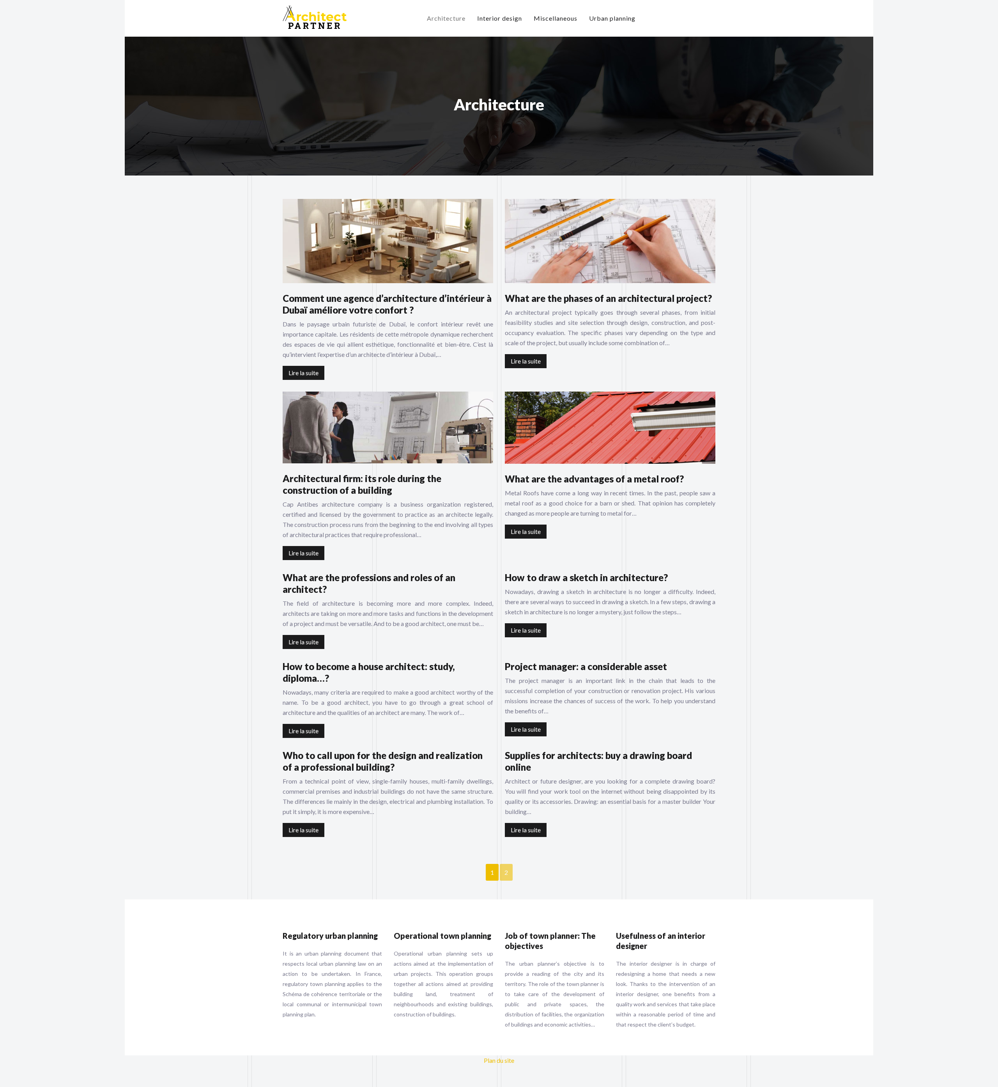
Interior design (499, 18)
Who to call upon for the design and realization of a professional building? (383, 761)
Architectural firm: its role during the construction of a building (362, 484)
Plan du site (499, 1060)
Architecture (446, 18)
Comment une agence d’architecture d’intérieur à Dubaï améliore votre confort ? (387, 304)
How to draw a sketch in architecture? (586, 577)
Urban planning (612, 18)
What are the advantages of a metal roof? (594, 478)
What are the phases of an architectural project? (608, 298)
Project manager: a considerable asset (586, 666)
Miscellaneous (555, 18)
